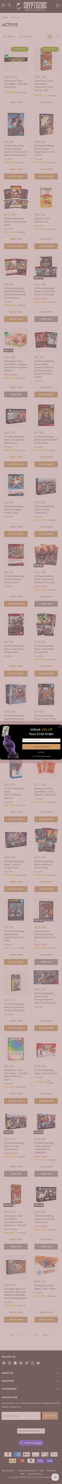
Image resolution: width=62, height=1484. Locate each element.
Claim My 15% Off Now (41, 746)
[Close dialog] (60, 726)
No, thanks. (41, 752)
